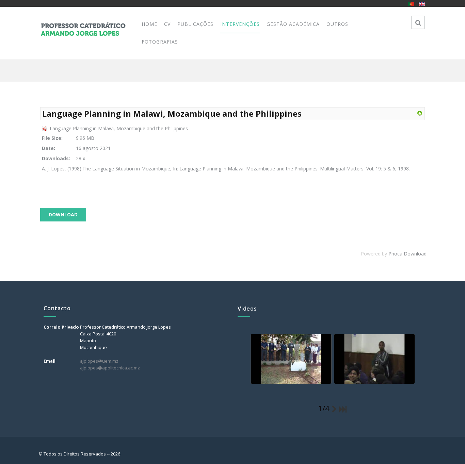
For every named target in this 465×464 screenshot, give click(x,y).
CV (167, 24)
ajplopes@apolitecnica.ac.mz (110, 368)
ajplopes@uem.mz (99, 361)
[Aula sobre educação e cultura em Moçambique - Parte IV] (374, 359)
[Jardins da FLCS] (290, 359)
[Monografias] (419, 113)
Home (149, 24)
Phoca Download (407, 253)
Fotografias (160, 41)
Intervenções (240, 24)
